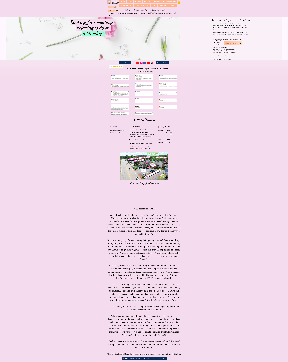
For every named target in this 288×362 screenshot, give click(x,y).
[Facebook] (144, 63)
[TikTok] (152, 63)
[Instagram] (141, 63)
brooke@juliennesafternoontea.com (142, 140)
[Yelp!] (137, 63)
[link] (178, 2)
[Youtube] (148, 63)
